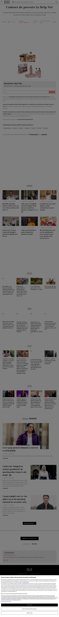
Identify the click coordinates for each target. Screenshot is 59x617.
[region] (29, 596)
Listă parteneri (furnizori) (6, 601)
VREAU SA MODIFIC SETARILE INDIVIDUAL (29, 608)
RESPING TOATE (29, 613)
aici (44, 587)
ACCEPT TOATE (29, 604)
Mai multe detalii (25, 582)
